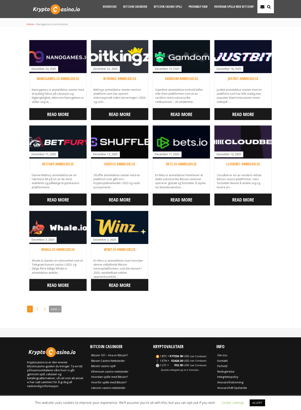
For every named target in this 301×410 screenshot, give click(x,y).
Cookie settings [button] (232, 402)
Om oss (222, 355)
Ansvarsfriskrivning (230, 382)
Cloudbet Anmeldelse (243, 164)
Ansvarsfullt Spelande (232, 388)
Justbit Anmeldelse (243, 78)
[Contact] (262, 6)
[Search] (269, 6)
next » (55, 309)
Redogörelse (225, 371)
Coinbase (200, 356)
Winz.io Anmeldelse (120, 249)
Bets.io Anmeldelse (181, 164)
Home (30, 24)
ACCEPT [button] (257, 403)
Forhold (222, 366)
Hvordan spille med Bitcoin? (234, 6)
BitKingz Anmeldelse (119, 78)
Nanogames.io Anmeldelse (58, 78)
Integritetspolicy (227, 377)
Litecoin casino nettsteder (108, 388)
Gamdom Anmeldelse (181, 78)
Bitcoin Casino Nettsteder (108, 361)
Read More (58, 114)
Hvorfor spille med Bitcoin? (109, 382)
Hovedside (110, 6)
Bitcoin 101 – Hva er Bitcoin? (109, 355)
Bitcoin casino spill (168, 6)
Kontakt (222, 361)
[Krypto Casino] (56, 15)
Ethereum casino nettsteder (109, 371)
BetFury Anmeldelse (58, 164)
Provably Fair (198, 6)
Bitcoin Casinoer (135, 6)
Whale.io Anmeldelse (58, 249)
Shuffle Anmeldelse (119, 164)
